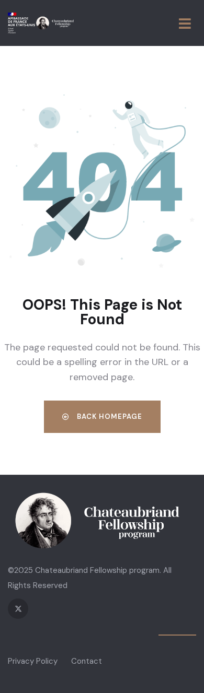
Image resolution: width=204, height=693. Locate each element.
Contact (86, 661)
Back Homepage (108, 416)
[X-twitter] (18, 608)
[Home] (41, 22)
